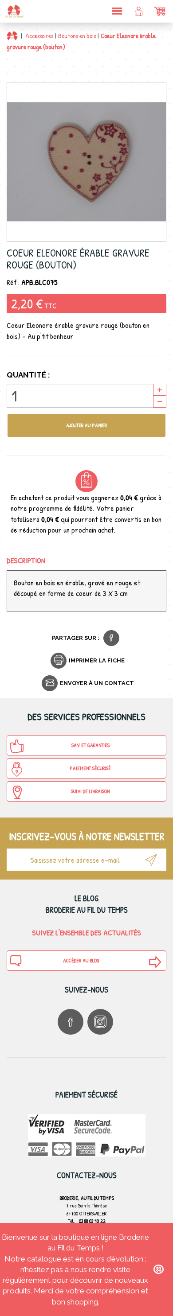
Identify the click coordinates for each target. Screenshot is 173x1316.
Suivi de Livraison (90, 791)
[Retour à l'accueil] (12, 35)
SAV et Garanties (90, 745)
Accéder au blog (81, 960)
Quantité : (28, 374)
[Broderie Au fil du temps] (13, 11)
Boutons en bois (77, 35)
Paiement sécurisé (90, 768)
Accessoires (39, 35)
